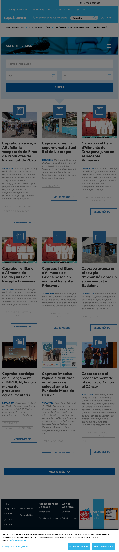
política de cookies (17, 540)
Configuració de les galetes (15, 546)
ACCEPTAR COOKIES (78, 546)
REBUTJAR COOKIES (103, 546)
